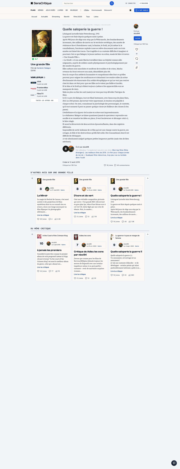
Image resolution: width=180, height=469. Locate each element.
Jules (52, 188)
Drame (79, 25)
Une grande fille (40, 64)
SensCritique (67, 25)
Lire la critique (43, 215)
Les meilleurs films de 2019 (95, 153)
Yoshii (89, 188)
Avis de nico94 (106, 25)
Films (73, 25)
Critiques (97, 25)
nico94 (86, 147)
